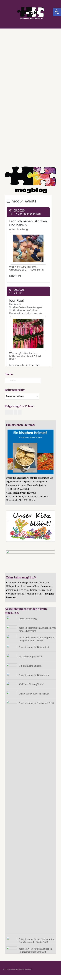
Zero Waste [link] (26, 162)
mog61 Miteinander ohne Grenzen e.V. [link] (41, 158)
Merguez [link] (25, 158)
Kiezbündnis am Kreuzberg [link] (39, 154)
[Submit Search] (7, 380)
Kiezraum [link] (52, 154)
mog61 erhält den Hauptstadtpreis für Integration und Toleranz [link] (37, 639)
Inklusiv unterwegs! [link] (28, 618)
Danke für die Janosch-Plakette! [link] (34, 693)
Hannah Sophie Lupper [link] (14, 154)
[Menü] (54, 25)
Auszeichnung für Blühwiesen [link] (34, 675)
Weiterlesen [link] (12, 138)
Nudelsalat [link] (9, 162)
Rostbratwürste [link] (18, 162)
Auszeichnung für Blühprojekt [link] (34, 647)
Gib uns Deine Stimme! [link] (30, 665)
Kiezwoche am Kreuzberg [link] (13, 158)
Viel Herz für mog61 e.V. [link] (31, 684)
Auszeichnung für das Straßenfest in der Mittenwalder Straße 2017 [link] (36, 941)
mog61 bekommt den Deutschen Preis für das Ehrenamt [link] (37, 629)
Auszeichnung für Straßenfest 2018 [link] (36, 703)
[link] (57, 12)
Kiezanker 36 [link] (26, 154)
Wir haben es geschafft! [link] (30, 656)
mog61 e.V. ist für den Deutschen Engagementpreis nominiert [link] (35, 950)
